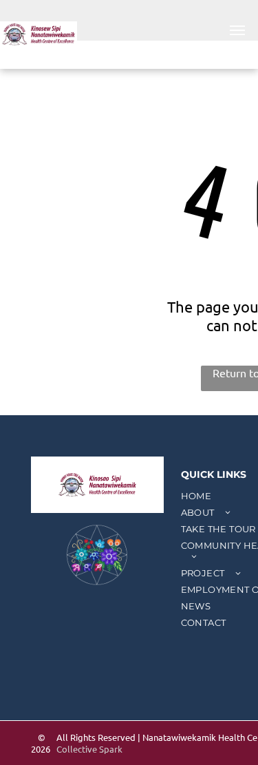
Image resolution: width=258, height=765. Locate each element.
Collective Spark (89, 749)
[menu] (237, 30)
